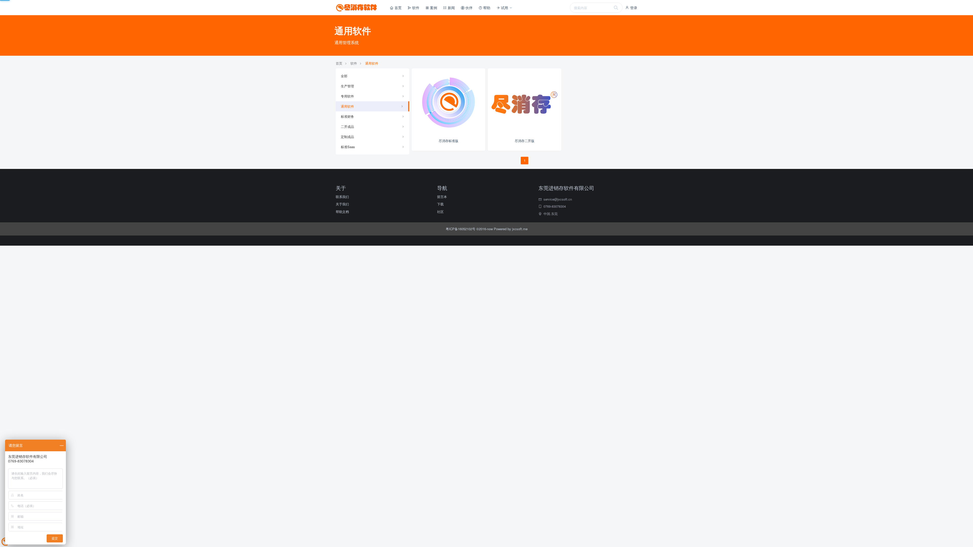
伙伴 (468, 7)
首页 (398, 7)
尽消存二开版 (524, 140)
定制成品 (347, 136)
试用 (504, 7)
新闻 (451, 7)
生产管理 (347, 86)
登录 (633, 7)
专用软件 (347, 96)
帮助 (486, 7)
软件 (415, 7)
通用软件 (371, 63)
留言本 (442, 196)
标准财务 (347, 116)
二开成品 (347, 126)
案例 (433, 7)
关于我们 (342, 204)
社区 (440, 211)
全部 (344, 75)
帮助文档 (342, 211)
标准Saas (348, 146)
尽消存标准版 (448, 140)
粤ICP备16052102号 (461, 228)
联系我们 (342, 196)
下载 (440, 204)
